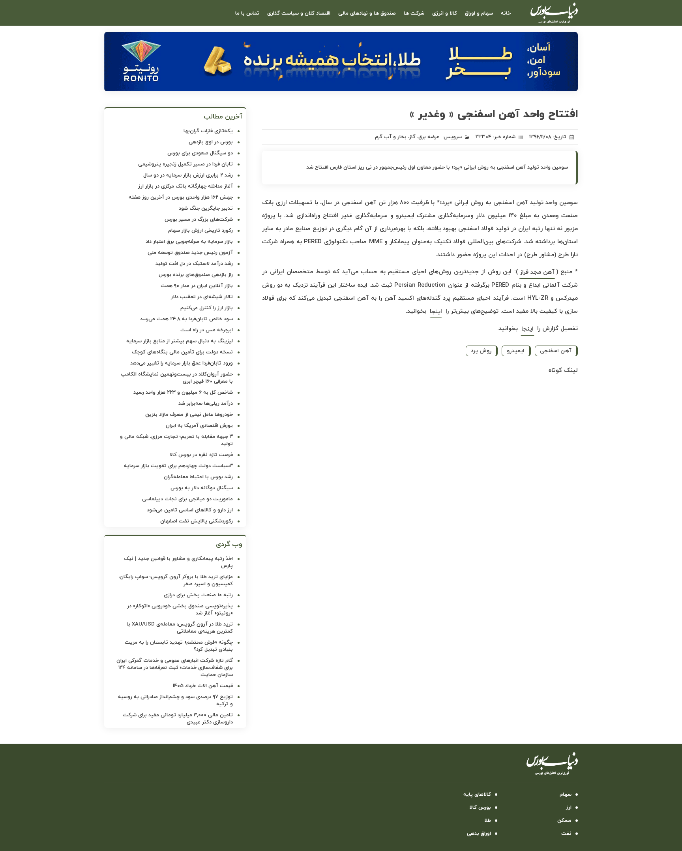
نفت (566, 833)
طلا (487, 820)
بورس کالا (480, 807)
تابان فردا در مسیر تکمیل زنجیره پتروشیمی (185, 164)
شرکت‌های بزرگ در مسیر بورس (199, 219)
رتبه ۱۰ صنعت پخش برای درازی (198, 595)
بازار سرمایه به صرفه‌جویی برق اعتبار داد (189, 241)
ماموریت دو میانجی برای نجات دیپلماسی (187, 499)
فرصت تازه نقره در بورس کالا (201, 454)
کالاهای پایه (477, 794)
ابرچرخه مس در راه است (206, 330)
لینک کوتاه (563, 370)
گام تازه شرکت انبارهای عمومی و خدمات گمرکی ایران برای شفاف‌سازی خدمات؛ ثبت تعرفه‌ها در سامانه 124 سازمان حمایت (174, 667)
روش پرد (481, 351)
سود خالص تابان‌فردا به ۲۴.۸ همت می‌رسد (186, 319)
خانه (506, 13)
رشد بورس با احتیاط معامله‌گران (198, 477)
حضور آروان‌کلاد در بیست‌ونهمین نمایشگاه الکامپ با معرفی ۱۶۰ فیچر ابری (177, 378)
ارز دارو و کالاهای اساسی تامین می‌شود (190, 510)
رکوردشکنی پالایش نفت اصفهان (196, 521)
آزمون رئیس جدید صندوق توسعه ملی (190, 252)
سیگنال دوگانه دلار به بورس (201, 488)
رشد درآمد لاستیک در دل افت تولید (194, 263)
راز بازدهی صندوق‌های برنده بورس (196, 274)
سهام (565, 794)
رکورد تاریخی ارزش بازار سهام (200, 230)
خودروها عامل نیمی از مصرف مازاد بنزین (189, 414)
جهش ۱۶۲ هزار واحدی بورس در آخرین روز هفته (181, 197)
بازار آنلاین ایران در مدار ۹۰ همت (197, 285)
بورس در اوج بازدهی (211, 142)
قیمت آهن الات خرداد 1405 (203, 685)
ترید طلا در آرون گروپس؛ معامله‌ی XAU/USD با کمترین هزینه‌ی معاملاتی (180, 628)
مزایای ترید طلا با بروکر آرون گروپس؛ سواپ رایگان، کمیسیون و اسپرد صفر (175, 580)
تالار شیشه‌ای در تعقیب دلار (202, 297)
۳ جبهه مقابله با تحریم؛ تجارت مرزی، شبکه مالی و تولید (176, 440)
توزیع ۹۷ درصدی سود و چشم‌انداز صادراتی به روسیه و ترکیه (175, 700)
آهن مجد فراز (537, 272)
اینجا (436, 312)
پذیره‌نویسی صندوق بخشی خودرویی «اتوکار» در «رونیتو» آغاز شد (180, 610)
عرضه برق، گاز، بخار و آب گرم (407, 137)
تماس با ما (247, 13)
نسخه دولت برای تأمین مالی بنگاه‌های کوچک (182, 352)
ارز (568, 807)
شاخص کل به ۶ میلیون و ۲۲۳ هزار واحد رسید (183, 392)
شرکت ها (414, 13)
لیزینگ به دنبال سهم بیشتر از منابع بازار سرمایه (179, 341)
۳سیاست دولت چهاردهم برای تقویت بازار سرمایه (178, 466)
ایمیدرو (516, 351)
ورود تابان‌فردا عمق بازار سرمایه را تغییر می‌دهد (181, 363)
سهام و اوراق (479, 13)
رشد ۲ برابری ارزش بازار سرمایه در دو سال (188, 175)
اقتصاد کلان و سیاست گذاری (298, 13)
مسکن (564, 820)
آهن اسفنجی (555, 351)
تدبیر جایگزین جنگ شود (206, 208)
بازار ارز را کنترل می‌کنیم (206, 308)
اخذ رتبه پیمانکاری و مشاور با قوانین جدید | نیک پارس (178, 562)
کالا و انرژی (444, 13)
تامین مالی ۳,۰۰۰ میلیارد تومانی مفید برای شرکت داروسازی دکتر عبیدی (178, 719)
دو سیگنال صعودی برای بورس (200, 153)
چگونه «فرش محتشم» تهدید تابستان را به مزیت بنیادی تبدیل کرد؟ (179, 646)
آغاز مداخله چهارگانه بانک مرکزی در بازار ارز (185, 186)
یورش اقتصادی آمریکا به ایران (199, 425)
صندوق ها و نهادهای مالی (367, 13)
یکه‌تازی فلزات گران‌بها (208, 131)
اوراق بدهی (479, 833)
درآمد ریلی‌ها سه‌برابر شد (205, 403)
